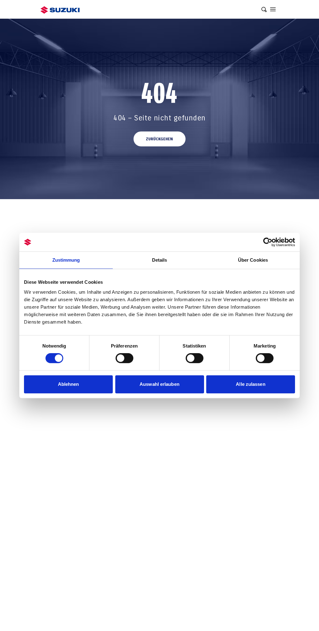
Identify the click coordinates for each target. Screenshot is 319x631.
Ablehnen (68, 384)
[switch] (124, 358)
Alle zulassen (250, 384)
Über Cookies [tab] (253, 260)
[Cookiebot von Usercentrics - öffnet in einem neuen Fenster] (267, 242)
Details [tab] (159, 260)
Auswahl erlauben (159, 384)
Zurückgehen (159, 139)
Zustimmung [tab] (66, 260)
